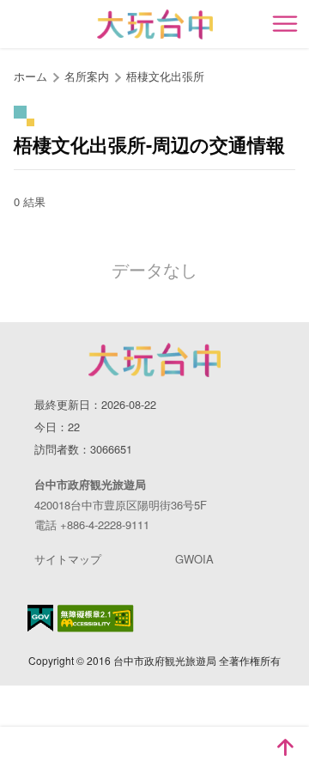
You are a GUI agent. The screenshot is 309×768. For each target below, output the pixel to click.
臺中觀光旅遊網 (155, 24)
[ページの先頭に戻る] (285, 747)
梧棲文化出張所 (165, 76)
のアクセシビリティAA (96, 618)
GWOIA (194, 559)
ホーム (30, 76)
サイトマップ (67, 559)
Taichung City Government (154, 360)
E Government (40, 618)
